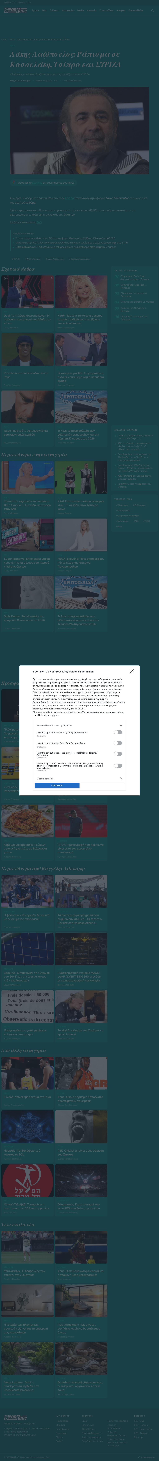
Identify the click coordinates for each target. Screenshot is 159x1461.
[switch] (118, 732)
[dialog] (79, 730)
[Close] (133, 672)
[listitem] (79, 725)
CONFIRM (57, 785)
